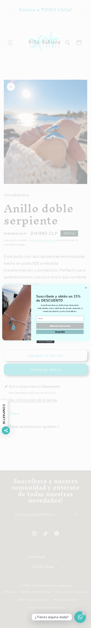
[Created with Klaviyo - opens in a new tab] (45, 341)
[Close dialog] (86, 287)
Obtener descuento (60, 326)
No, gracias (60, 332)
